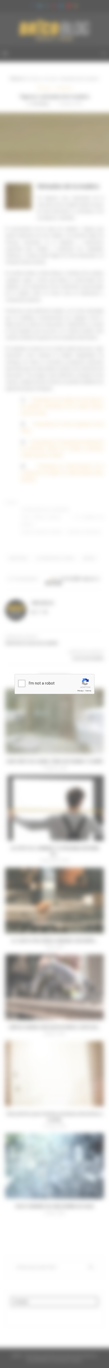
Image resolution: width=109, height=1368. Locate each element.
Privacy (80, 691)
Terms (88, 691)
